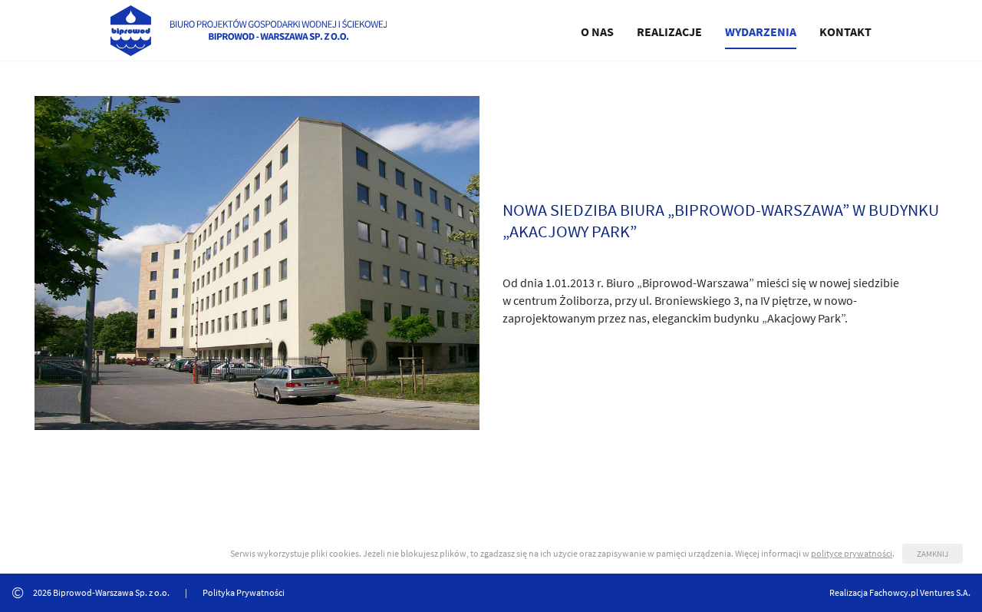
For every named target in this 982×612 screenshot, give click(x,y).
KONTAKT (845, 31)
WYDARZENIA (760, 31)
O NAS (597, 31)
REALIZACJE (669, 31)
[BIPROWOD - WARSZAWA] (248, 29)
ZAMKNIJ (932, 553)
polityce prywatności (851, 553)
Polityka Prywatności (244, 592)
